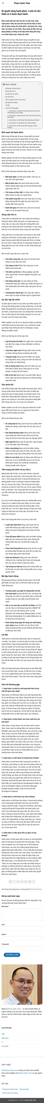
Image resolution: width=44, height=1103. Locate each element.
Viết (3, 1034)
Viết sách (5, 1038)
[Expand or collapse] (40, 84)
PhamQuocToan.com (10, 1070)
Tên (3, 925)
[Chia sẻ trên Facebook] (14, 882)
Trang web (5, 944)
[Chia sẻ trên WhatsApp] (10, 882)
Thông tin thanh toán (10, 1089)
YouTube (5, 1046)
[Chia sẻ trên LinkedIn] (30, 882)
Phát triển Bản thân (36, 889)
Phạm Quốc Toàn (22, 3)
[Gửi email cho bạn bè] (22, 882)
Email (4, 934)
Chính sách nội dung (10, 1093)
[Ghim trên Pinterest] (26, 882)
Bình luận (5, 906)
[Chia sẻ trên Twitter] (18, 882)
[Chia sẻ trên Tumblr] (33, 882)
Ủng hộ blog (24, 1089)
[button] (3, 3)
